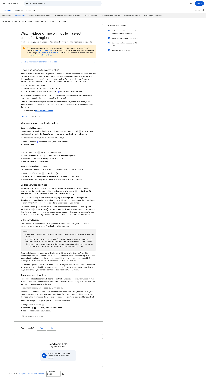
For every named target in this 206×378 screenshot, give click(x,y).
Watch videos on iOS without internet (125, 38)
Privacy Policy (23, 373)
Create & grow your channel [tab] (110, 16)
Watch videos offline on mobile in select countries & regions (124, 32)
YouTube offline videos (44, 111)
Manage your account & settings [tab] (40, 16)
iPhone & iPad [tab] (36, 116)
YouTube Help (13, 3)
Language (52, 371)
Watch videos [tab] (20, 16)
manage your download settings (40, 55)
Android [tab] (25, 116)
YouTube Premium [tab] (90, 16)
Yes (41, 328)
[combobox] (65, 3)
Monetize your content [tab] (132, 16)
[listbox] (53, 374)
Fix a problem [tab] (6, 16)
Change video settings (117, 25)
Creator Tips (30, 10)
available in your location (43, 50)
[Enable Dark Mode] (63, 373)
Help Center (7, 10)
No (52, 328)
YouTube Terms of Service (36, 373)
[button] (3, 3)
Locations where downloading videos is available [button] (39, 62)
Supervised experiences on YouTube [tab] (67, 16)
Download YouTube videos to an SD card (124, 44)
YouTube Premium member (47, 53)
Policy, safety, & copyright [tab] (153, 16)
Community (18, 10)
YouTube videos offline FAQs (122, 50)
